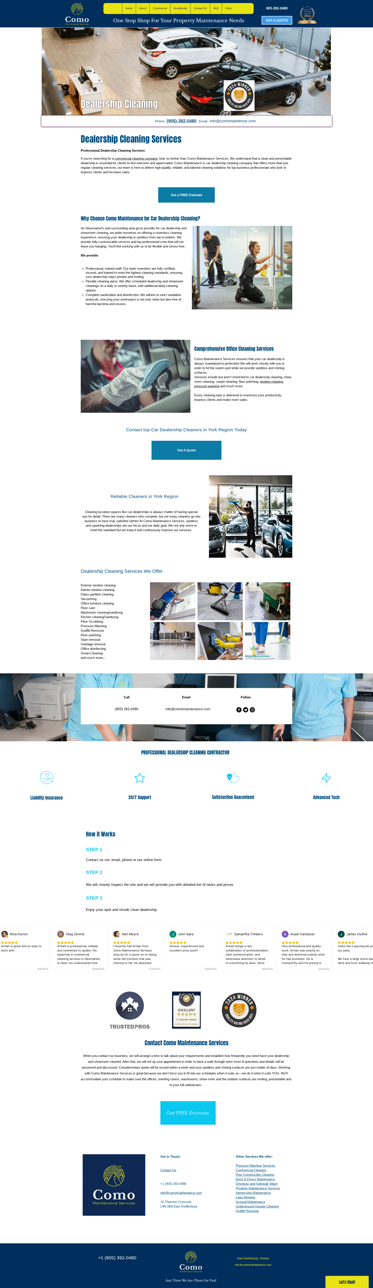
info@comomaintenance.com (181, 1193)
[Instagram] (252, 709)
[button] (216, 8)
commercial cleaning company (136, 158)
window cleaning (271, 381)
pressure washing (206, 386)
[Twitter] (245, 709)
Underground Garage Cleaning (257, 1206)
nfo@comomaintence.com (233, 121)
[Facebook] (239, 709)
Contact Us (168, 1170)
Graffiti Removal (247, 1211)
